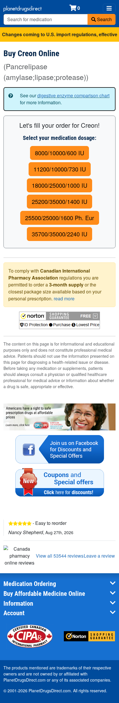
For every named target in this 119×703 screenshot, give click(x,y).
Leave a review (99, 555)
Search (104, 19)
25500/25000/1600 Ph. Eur (59, 217)
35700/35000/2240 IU (59, 234)
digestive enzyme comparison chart (73, 95)
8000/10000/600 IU (59, 153)
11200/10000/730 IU (60, 169)
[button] (59, 320)
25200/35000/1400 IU (59, 201)
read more (64, 298)
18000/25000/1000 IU (59, 185)
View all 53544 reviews (59, 555)
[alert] (59, 99)
